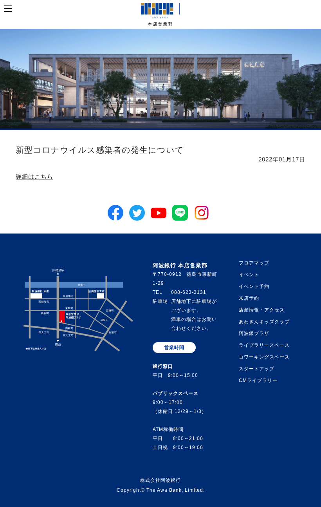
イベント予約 (254, 286)
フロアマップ (254, 263)
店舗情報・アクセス (262, 310)
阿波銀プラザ (254, 333)
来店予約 (249, 298)
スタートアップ (256, 368)
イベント (249, 274)
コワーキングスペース (264, 357)
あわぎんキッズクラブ (264, 321)
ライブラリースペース (264, 345)
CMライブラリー (258, 380)
